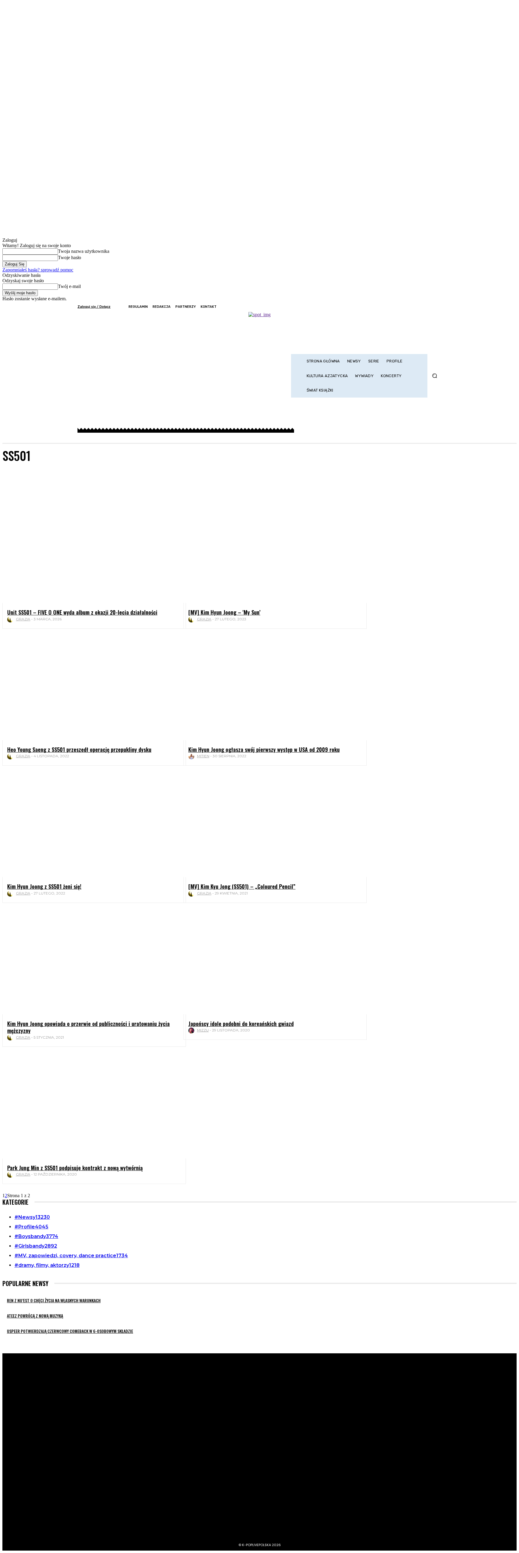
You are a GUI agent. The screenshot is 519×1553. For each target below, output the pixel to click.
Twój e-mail (69, 286)
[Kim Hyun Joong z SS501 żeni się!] (89, 825)
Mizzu (203, 1030)
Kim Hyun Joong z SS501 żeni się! (44, 886)
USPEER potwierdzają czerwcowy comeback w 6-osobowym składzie (70, 1331)
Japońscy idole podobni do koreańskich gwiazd (241, 1024)
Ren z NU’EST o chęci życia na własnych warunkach (54, 1300)
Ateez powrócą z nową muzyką (35, 1315)
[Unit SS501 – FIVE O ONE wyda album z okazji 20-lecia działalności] (89, 551)
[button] (434, 376)
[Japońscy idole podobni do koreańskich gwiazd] (270, 962)
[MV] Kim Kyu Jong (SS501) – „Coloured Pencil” (242, 886)
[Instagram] (413, 307)
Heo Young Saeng (35, 476)
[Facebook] (405, 307)
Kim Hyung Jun (33, 481)
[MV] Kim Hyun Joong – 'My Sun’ (224, 612)
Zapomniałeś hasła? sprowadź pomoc (37, 269)
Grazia (23, 619)
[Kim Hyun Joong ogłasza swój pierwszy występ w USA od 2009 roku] (270, 688)
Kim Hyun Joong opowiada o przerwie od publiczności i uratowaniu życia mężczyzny (88, 1027)
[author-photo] (11, 619)
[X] (421, 307)
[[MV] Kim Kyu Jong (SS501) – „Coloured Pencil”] (270, 825)
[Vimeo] (429, 307)
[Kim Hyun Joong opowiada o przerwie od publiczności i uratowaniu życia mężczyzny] (89, 962)
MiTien (203, 756)
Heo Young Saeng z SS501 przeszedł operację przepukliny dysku (79, 749)
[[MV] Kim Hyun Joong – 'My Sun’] (270, 551)
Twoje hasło (69, 257)
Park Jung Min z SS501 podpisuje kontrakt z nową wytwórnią (75, 1168)
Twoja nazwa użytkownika (83, 251)
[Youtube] (437, 307)
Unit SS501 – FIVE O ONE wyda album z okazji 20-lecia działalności (82, 612)
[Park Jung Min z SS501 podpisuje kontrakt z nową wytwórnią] (89, 1106)
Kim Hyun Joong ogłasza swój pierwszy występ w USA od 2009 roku (264, 749)
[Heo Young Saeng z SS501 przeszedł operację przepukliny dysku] (89, 688)
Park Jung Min (33, 486)
